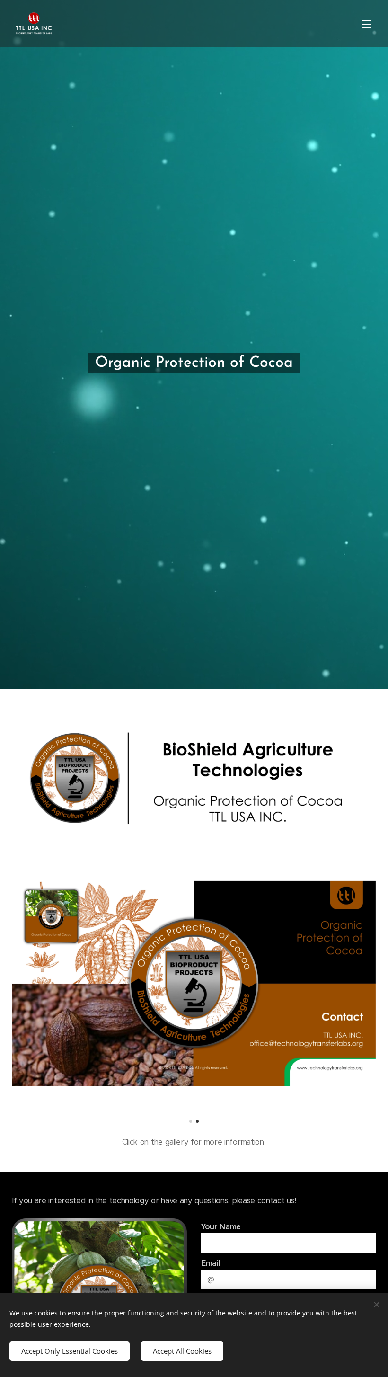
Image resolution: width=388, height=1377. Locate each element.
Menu (366, 23)
